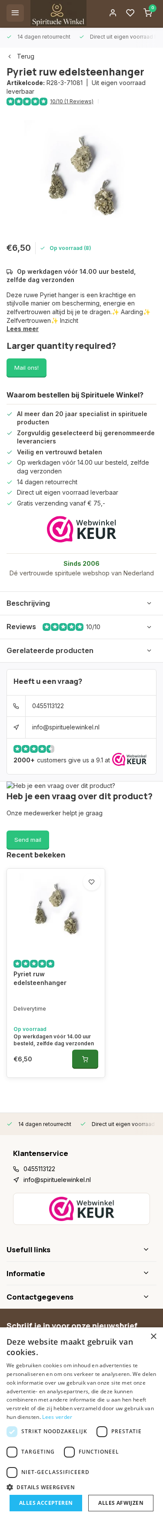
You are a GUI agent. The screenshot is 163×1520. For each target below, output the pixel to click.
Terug (25, 56)
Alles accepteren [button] (46, 1503)
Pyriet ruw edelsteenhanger (40, 978)
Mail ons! (26, 367)
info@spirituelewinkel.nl (66, 727)
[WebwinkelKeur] (81, 529)
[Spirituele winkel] (58, 13)
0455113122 (48, 705)
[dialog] (81, 1423)
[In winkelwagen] (85, 1059)
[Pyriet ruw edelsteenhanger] (56, 910)
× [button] (153, 1336)
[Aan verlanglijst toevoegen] (91, 881)
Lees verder (57, 1417)
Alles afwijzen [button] (120, 1503)
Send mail (27, 839)
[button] (81, 1487)
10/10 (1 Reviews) (71, 101)
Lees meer (23, 328)
